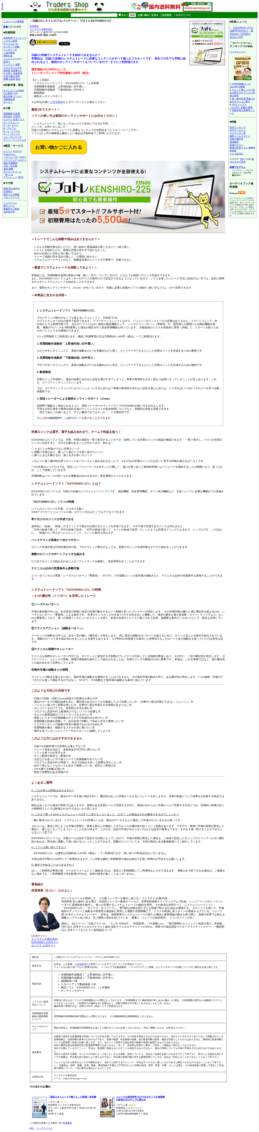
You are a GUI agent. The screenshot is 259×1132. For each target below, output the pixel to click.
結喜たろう (18, 119)
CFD (15, 93)
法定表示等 (9, 211)
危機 (5, 79)
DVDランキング (238, 130)
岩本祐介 (8, 116)
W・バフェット (11, 122)
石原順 (16, 113)
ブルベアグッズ (11, 197)
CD (19, 151)
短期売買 (8, 38)
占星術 (11, 79)
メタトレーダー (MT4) (14, 157)
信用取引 (8, 191)
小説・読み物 (10, 166)
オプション (9, 90)
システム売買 (10, 41)
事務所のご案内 (11, 209)
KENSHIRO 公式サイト (45, 942)
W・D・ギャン (10, 125)
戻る (32, 1128)
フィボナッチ (10, 49)
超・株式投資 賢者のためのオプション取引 (242, 100)
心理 (5, 76)
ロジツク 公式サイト (43, 945)
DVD (15, 151)
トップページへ (44, 1128)
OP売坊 (16, 116)
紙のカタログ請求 (242, 160)
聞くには (9, 174)
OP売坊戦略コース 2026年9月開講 (240, 85)
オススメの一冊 (238, 133)
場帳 (10, 169)
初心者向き (14, 188)
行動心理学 (14, 76)
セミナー (8, 151)
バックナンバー (238, 51)
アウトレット (10, 177)
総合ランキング (238, 127)
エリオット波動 (11, 46)
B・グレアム (9, 128)
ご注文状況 (56, 102)
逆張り (6, 61)
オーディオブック (12, 171)
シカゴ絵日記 (236, 153)
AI (16, 44)
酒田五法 (8, 55)
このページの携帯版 (13, 21)
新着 (5, 26)
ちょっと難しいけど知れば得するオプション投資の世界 (242, 92)
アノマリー (9, 64)
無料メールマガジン (240, 136)
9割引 (20, 177)
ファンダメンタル (12, 67)
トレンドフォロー (12, 58)
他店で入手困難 (11, 194)
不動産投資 (9, 99)
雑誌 (5, 163)
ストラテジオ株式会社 (41, 29)
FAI (19, 70)
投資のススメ (236, 145)
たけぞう (8, 119)
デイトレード (20, 38)
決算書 (14, 70)
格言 (18, 79)
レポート (22, 160)
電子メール (9, 206)
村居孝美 (34, 26)
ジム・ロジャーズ (12, 137)
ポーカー (8, 102)
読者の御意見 (236, 139)
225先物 (19, 90)
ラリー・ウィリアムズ (14, 140)
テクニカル (9, 44)
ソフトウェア (10, 160)
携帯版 (2, 6)
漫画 (5, 169)
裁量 (17, 64)
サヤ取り (8, 73)
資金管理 (17, 73)
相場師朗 (8, 113)
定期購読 (13, 163)
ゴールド (17, 96)
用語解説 (234, 142)
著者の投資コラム (239, 147)
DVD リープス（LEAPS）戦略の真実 (241, 106)
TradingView (9, 154)
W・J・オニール (11, 134)
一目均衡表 (9, 52)
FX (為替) (8, 93)
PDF (242, 159)
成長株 (6, 70)
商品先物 (8, 96)
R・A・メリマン (11, 131)
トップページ (10, 203)
